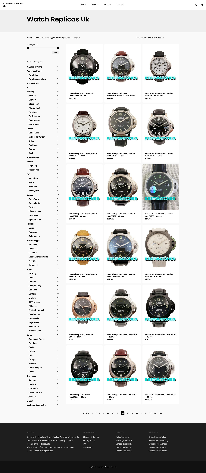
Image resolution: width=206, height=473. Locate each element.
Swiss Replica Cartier (158, 447)
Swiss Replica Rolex (157, 437)
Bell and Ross (33, 83)
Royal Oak (33, 75)
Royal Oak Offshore (37, 79)
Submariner (34, 326)
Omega (30, 195)
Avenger (32, 96)
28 (132, 413)
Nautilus (32, 261)
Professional (34, 116)
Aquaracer (33, 380)
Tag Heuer (31, 376)
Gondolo (33, 253)
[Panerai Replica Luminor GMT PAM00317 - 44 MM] (84, 66)
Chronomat (34, 104)
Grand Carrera (35, 392)
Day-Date (33, 290)
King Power (34, 170)
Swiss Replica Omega (158, 444)
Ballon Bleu (34, 133)
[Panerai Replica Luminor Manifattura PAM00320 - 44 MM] (122, 66)
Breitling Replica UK (124, 440)
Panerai (30, 224)
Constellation (35, 203)
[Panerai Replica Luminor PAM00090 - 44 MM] (84, 368)
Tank (31, 153)
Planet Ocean (35, 211)
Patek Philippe (33, 240)
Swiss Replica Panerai (158, 451)
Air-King (32, 273)
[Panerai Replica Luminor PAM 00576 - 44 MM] (84, 308)
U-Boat (30, 401)
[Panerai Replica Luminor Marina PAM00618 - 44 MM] (122, 247)
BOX (29, 87)
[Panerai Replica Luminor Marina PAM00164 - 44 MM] (160, 127)
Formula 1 (33, 388)
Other (31, 141)
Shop (37, 38)
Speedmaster (35, 219)
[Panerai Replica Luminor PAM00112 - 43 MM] (122, 368)
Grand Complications (38, 257)
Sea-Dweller (34, 318)
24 (113, 413)
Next (160, 413)
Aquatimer (33, 178)
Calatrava (33, 249)
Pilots (31, 182)
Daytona (32, 294)
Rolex (29, 269)
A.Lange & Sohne (34, 67)
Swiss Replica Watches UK (13, 5)
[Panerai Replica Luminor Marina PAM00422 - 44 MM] (84, 247)
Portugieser (34, 190)
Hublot (30, 162)
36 (155, 413)
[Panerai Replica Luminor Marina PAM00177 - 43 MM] (122, 187)
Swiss (29, 335)
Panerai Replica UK (124, 451)
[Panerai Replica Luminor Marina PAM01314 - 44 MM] (160, 247)
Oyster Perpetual (36, 310)
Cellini (32, 277)
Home (29, 38)
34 (146, 413)
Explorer (32, 298)
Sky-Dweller (34, 322)
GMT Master (34, 302)
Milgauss (33, 306)
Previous (86, 413)
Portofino (33, 186)
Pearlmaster (34, 314)
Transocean (34, 124)
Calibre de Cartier (37, 137)
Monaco (32, 396)
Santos (32, 149)
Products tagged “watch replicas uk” (56, 38)
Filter (55, 52)
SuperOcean (34, 120)
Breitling (30, 92)
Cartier (30, 129)
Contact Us (88, 447)
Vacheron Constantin (36, 405)
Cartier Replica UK (123, 447)
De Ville (32, 207)
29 (137, 413)
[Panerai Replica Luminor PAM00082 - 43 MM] (122, 308)
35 (150, 413)
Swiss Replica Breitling (158, 440)
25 (117, 413)
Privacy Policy (89, 440)
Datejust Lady (35, 286)
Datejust (32, 281)
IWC (28, 174)
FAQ (84, 444)
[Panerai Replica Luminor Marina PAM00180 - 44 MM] (160, 187)
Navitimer (33, 112)
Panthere (33, 145)
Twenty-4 (33, 265)
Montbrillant (34, 108)
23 (108, 413)
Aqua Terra (34, 199)
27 (128, 413)
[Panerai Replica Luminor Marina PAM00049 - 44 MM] (160, 66)
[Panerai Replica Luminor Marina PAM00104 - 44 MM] (122, 127)
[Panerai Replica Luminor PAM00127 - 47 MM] (160, 368)
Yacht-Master (35, 330)
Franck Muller (33, 157)
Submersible (34, 236)
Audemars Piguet (34, 71)
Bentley (32, 100)
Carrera (32, 384)
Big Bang (33, 166)
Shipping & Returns (91, 437)
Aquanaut (33, 244)
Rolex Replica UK (123, 437)
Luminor (32, 228)
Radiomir (33, 232)
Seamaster (34, 215)
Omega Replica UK (124, 444)
